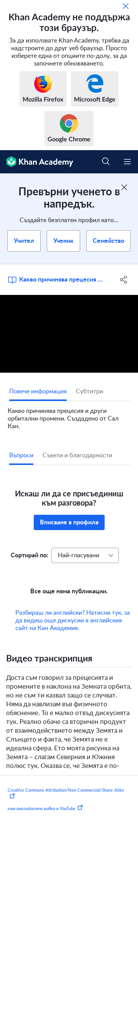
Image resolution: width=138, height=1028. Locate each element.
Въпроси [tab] (21, 455)
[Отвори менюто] (127, 161)
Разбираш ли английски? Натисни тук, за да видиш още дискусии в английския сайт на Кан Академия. (72, 620)
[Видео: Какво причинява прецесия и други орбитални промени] (69, 334)
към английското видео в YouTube (42, 808)
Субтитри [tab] (89, 391)
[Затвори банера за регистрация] (124, 187)
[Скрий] (126, 6)
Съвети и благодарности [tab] (77, 455)
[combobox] (85, 555)
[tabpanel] (69, 415)
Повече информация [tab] (38, 391)
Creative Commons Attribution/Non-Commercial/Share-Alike (66, 790)
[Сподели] (123, 279)
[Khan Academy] (36, 162)
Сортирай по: (29, 555)
